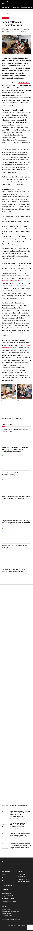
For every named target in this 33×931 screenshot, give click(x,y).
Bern (3, 281)
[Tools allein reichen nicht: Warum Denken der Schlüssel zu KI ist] (16, 559)
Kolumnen (15, 7)
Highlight (5, 7)
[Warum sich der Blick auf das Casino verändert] (16, 535)
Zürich (20, 281)
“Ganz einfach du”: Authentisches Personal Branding (14, 474)
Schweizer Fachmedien (13, 29)
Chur (28, 278)
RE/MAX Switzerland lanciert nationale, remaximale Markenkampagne (16, 497)
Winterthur (10, 281)
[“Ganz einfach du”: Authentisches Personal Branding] (16, 462)
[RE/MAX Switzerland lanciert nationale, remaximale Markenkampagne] (16, 486)
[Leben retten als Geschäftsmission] (16, 44)
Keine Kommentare (12, 31)
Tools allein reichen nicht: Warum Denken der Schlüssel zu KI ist (14, 570)
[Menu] (3, 3)
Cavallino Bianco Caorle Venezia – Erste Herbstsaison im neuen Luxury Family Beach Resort (20, 835)
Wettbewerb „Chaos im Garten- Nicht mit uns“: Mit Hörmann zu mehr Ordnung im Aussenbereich (16, 522)
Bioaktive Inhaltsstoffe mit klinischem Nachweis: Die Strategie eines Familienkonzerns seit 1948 (15, 449)
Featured (5, 18)
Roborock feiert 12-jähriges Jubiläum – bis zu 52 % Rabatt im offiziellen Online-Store (19, 824)
